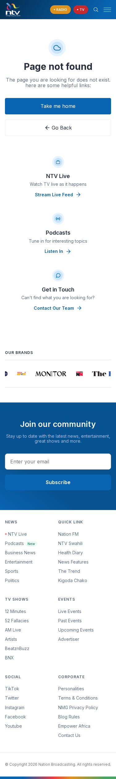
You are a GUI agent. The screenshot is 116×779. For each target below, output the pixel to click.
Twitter (12, 697)
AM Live (13, 629)
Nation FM (68, 534)
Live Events (69, 611)
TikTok (12, 688)
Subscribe (58, 482)
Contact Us (69, 735)
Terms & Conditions (78, 697)
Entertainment (18, 561)
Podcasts (20, 543)
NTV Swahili (70, 543)
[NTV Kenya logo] (12, 9)
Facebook (15, 716)
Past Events (70, 620)
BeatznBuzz (17, 648)
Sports (11, 571)
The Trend (69, 571)
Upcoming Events (76, 629)
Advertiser (68, 639)
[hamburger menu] (107, 9)
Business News (20, 552)
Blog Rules (69, 716)
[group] (20, 373)
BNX (9, 657)
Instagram (14, 707)
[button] (105, 9)
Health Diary (70, 552)
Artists (11, 639)
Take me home (58, 106)
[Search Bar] (96, 9)
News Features (73, 561)
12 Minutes (15, 611)
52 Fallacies (17, 620)
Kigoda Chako (72, 580)
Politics (12, 580)
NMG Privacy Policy (78, 707)
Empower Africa (74, 726)
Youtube (13, 726)
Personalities (71, 688)
